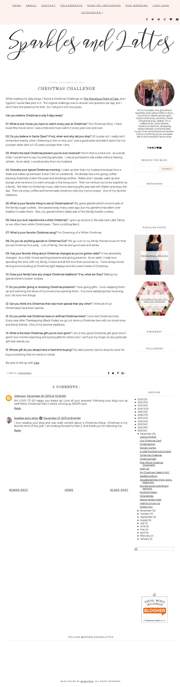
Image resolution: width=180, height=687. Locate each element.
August (144, 520)
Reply (17, 408)
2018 (140, 415)
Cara (36, 362)
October (145, 513)
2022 (140, 402)
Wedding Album (149, 476)
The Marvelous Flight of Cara (101, 98)
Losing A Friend (148, 437)
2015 (140, 424)
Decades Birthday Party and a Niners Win (156, 481)
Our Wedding (137, 5)
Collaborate (71, 5)
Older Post (119, 490)
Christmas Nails (148, 459)
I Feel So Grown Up (150, 503)
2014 (140, 427)
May (142, 529)
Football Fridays (148, 492)
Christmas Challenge (151, 455)
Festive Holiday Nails (150, 499)
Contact (48, 5)
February (145, 535)
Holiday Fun (146, 507)
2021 (140, 405)
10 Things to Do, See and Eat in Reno (154, 300)
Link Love (161, 5)
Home (16, 5)
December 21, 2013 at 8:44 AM (62, 418)
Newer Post (18, 490)
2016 (140, 421)
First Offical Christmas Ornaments (151, 464)
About (31, 5)
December (146, 433)
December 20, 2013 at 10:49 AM (46, 396)
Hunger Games (148, 448)
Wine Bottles (146, 496)
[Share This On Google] (123, 373)
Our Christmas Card (150, 440)
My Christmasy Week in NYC (154, 472)
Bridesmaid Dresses (154, 256)
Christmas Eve (147, 444)
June (143, 526)
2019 (140, 411)
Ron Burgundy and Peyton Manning (154, 487)
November (146, 510)
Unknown (20, 396)
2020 (141, 408)
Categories (91, 12)
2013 (140, 430)
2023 (140, 399)
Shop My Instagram (104, 5)
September (146, 517)
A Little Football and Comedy (155, 451)
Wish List (144, 468)
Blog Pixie (87, 681)
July (142, 523)
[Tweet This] (113, 373)
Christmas (24, 373)
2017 (140, 418)
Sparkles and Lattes (26, 418)
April (143, 532)
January (145, 539)
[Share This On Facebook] (108, 373)
